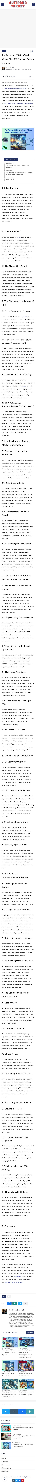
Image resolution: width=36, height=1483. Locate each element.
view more (30, 1332)
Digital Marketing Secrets (23, 1477)
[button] (9, 1303)
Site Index (5, 1471)
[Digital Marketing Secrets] (18, 4)
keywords (24, 317)
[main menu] (2, 4)
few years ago (10, 163)
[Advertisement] (18, 28)
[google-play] (30, 1411)
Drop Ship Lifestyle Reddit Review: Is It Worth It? (22, 1428)
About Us (5, 1461)
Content (22, 386)
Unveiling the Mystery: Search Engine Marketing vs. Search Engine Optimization (19, 173)
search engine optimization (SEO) (15, 89)
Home (4, 1458)
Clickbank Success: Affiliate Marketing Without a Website (22, 1445)
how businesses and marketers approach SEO (18, 104)
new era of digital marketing (14, 1282)
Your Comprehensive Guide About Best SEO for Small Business (9, 1395)
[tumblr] (14, 1411)
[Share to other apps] (25, 1303)
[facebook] (22, 1411)
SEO (4, 51)
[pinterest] (22, 1480)
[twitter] (6, 1411)
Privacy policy (6, 1468)
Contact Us (5, 1465)
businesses (17, 1276)
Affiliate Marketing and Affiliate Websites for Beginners (23, 1437)
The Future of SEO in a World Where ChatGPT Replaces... (9, 1353)
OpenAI (19, 237)
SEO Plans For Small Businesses (14, 180)
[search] (33, 4)
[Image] (6, 1428)
